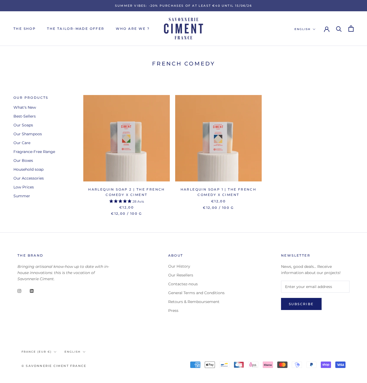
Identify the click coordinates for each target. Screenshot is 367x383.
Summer (21, 196)
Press (173, 310)
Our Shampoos (27, 134)
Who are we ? (133, 29)
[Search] (339, 28)
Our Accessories (28, 178)
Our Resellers (180, 275)
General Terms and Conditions (196, 292)
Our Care (21, 142)
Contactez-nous (183, 284)
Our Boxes (23, 160)
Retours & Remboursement (194, 301)
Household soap (28, 169)
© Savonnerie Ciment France (53, 366)
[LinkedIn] (32, 290)
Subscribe (301, 304)
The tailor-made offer (75, 29)
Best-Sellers (24, 116)
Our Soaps (23, 125)
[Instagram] (19, 290)
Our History (179, 266)
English (302, 29)
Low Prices (23, 187)
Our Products (30, 98)
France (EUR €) (36, 351)
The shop (24, 29)
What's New (24, 107)
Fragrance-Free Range (34, 151)
